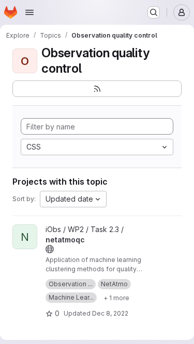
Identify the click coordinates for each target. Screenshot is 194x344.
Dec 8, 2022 (110, 313)
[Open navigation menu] (29, 12)
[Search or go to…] (153, 12)
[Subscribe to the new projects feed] (97, 88)
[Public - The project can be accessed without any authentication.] (50, 249)
